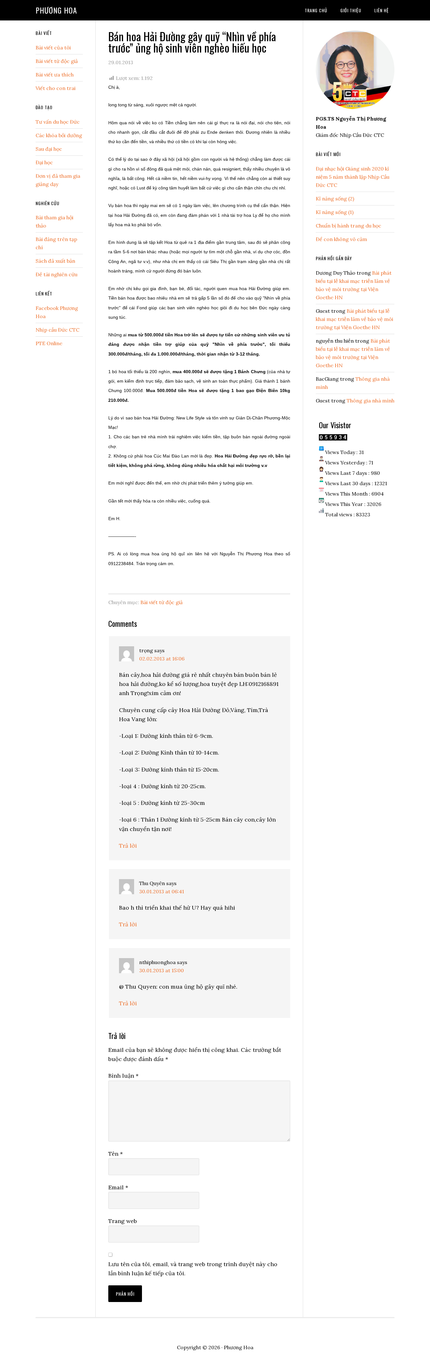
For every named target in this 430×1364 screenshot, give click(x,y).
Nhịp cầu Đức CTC (57, 330)
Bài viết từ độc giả (161, 602)
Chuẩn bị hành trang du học (348, 225)
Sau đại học (49, 149)
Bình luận (123, 1075)
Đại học (44, 162)
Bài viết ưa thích (55, 74)
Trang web (122, 1221)
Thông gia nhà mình (370, 400)
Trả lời (128, 845)
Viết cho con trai (56, 88)
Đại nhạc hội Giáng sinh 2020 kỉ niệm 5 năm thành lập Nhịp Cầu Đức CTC (352, 177)
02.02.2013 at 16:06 (161, 658)
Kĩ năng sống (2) (335, 198)
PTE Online (49, 343)
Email (118, 1187)
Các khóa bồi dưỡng (59, 135)
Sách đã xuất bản (55, 261)
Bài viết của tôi (53, 47)
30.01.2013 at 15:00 (161, 970)
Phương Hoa (56, 10)
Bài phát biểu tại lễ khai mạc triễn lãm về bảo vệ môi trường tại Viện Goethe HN (354, 319)
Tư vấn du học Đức (58, 122)
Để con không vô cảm (341, 239)
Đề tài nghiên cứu (56, 274)
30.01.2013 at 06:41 (161, 891)
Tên (115, 1153)
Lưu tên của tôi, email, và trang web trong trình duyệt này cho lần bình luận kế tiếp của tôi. (192, 1268)
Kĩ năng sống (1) (335, 212)
